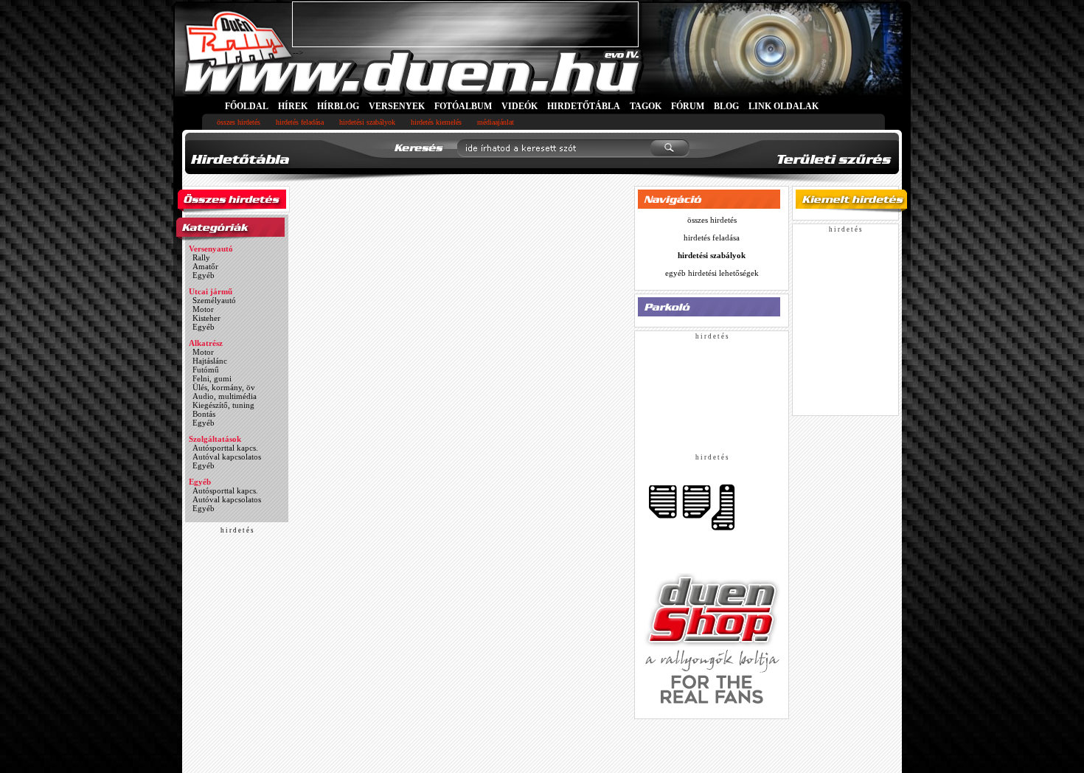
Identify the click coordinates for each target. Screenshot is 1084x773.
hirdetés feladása (300, 122)
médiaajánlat (495, 122)
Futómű (205, 369)
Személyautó (214, 300)
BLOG (726, 106)
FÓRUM (687, 106)
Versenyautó (211, 248)
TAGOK (645, 106)
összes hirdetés (238, 122)
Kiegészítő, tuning (223, 405)
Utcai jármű (210, 291)
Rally (201, 257)
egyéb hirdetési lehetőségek (712, 272)
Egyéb (203, 275)
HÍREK (293, 106)
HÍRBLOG (338, 106)
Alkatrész (206, 343)
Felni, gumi (212, 378)
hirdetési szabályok (367, 122)
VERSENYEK (397, 106)
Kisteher (206, 317)
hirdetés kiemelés (436, 122)
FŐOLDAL (246, 106)
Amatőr (205, 266)
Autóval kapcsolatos (226, 456)
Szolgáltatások (215, 438)
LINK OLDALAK (783, 106)
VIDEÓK (519, 106)
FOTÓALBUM (463, 106)
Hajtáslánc (209, 360)
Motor (203, 309)
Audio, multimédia (224, 396)
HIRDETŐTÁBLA (583, 106)
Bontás (203, 413)
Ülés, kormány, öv (223, 387)
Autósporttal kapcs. (225, 447)
